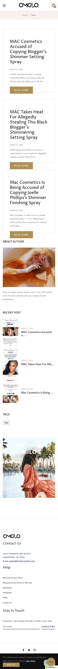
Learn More (30, 660)
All (6, 422)
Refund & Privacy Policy (13, 577)
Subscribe (48, 626)
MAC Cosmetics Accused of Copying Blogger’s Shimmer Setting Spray (28, 52)
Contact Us (7, 602)
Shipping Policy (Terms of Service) (17, 582)
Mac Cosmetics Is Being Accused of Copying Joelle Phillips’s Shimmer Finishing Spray (28, 193)
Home (24, 15)
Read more (21, 90)
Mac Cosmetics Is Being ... (37, 392)
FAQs (5, 597)
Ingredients (7, 587)
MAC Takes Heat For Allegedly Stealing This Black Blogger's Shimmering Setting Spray (28, 124)
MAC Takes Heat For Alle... (37, 364)
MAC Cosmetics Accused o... (36, 334)
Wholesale (7, 592)
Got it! (11, 664)
